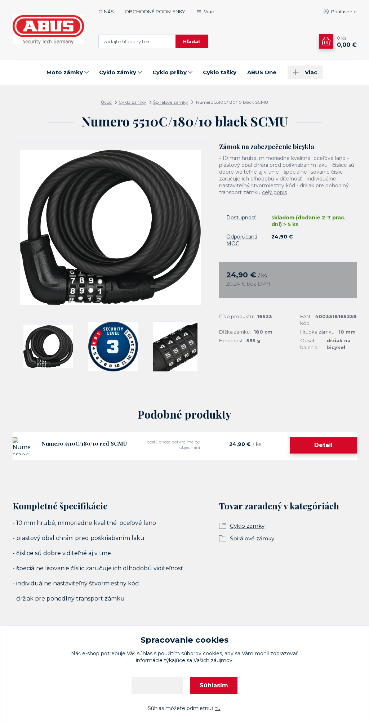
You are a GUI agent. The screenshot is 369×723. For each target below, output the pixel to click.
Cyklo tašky (219, 72)
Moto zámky (64, 72)
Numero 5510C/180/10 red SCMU (84, 443)
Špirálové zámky (170, 102)
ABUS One (261, 72)
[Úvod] (48, 30)
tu (218, 708)
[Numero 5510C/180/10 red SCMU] (21, 446)
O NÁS (106, 11)
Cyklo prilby (169, 72)
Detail (323, 445)
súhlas (144, 653)
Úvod (106, 102)
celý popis (274, 192)
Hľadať (191, 41)
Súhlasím (214, 685)
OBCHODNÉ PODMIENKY (155, 11)
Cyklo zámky (117, 72)
